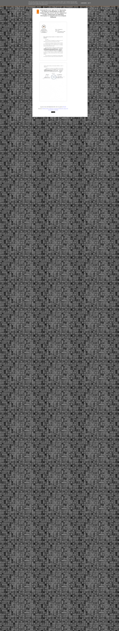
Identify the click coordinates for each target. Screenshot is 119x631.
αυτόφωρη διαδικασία (58, 108)
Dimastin (64, 106)
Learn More (84, 3)
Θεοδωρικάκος (46, 108)
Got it (89, 3)
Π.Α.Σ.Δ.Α (51, 108)
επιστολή (56, 110)
